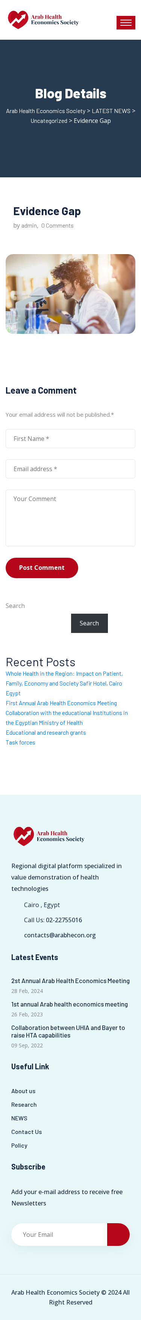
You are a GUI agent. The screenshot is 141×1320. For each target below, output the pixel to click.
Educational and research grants (46, 732)
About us (23, 1090)
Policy (19, 1145)
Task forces (20, 742)
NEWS (19, 1117)
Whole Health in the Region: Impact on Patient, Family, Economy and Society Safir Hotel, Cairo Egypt (64, 683)
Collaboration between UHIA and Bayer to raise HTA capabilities (68, 1031)
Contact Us (26, 1131)
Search (15, 606)
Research (24, 1104)
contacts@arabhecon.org (60, 935)
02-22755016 (64, 920)
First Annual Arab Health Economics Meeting (61, 702)
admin (29, 225)
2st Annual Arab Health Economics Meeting (70, 980)
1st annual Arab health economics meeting (69, 1004)
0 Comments (57, 225)
